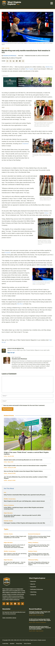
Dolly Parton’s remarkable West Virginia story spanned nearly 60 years (24, 494)
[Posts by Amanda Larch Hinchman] (6, 360)
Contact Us (33, 594)
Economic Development (34, 534)
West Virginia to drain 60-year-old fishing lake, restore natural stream (24, 501)
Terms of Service (27, 643)
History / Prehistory (9, 505)
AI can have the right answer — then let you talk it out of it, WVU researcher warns (22, 516)
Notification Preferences (36, 589)
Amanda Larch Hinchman (9, 55)
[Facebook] (3, 603)
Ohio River (20, 304)
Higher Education (8, 513)
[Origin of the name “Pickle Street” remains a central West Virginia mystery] (27, 434)
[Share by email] (20, 61)
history (46, 213)
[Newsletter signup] (4, 351)
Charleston (25, 143)
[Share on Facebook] (7, 61)
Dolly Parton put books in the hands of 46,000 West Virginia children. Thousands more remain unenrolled (14, 546)
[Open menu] (51, 3)
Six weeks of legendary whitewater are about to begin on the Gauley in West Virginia (38, 563)
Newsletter (33, 586)
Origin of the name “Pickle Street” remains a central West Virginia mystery (26, 453)
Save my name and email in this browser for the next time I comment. (24, 405)
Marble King (49, 67)
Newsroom (33, 581)
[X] (11, 603)
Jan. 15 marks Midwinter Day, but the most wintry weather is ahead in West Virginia (25, 477)
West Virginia (29, 69)
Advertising (33, 592)
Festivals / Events (8, 520)
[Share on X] (10, 61)
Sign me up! (11, 352)
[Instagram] (7, 603)
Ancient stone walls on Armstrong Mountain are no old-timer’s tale (23, 460)
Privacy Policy (19, 643)
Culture (7, 48)
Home (3, 48)
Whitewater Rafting (33, 559)
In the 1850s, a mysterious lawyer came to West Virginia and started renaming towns (23, 508)
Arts (5, 492)
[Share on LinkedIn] (13, 61)
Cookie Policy (5, 643)
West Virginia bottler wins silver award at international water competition (25, 465)
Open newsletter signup (9, 617)
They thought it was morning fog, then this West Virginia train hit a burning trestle (38, 546)
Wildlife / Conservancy (9, 498)
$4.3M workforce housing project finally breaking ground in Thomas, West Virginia (39, 538)
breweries (8, 252)
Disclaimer (12, 643)
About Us (32, 584)
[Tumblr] (18, 603)
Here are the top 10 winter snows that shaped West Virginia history (23, 471)
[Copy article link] (23, 61)
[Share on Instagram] (16, 61)
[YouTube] (15, 603)
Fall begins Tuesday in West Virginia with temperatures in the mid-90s (24, 523)
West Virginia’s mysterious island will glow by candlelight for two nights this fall (38, 555)
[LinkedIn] (22, 603)
